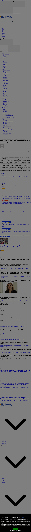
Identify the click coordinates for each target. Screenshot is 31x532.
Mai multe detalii (22, 517)
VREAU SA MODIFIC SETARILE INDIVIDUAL (15, 530)
